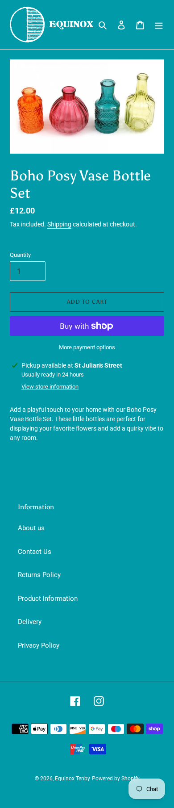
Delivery (29, 622)
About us (31, 528)
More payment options (87, 347)
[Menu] (158, 24)
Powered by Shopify (116, 778)
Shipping (59, 224)
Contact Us (34, 552)
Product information (48, 598)
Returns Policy (39, 575)
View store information (50, 386)
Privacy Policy (38, 645)
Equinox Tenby (72, 778)
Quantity (20, 254)
